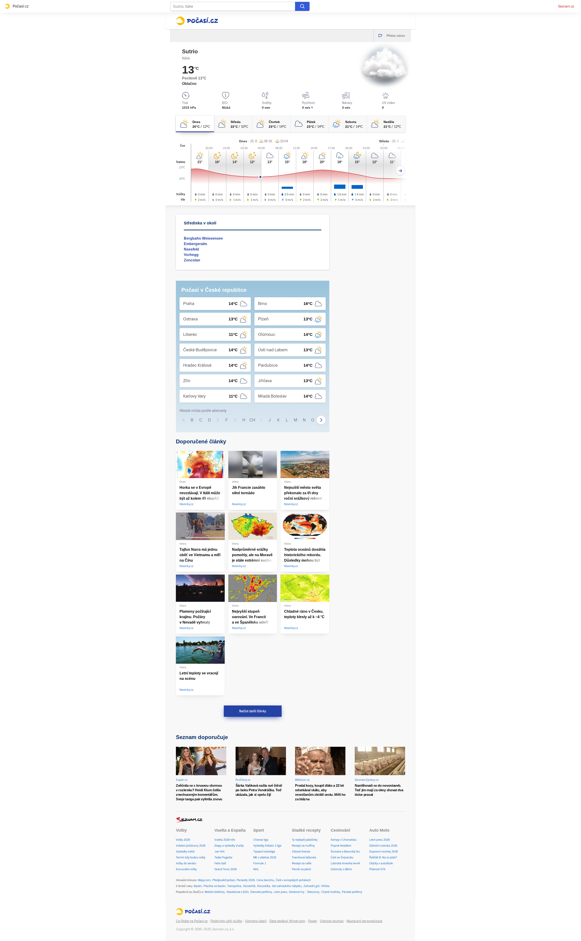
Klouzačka (263, 886)
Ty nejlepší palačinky (305, 839)
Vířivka (325, 886)
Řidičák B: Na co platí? (383, 857)
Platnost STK (377, 869)
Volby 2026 (183, 839)
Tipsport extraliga (264, 851)
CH (252, 420)
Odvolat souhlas (332, 921)
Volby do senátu (186, 863)
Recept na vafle (301, 863)
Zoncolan (192, 260)
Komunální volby (186, 869)
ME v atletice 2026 (264, 857)
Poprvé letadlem (341, 845)
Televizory (313, 892)
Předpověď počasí (223, 880)
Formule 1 (259, 863)
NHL (256, 869)
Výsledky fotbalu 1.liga (267, 845)
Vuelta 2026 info (224, 839)
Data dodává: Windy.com (287, 921)
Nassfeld (191, 249)
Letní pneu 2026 (379, 839)
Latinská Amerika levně (345, 863)
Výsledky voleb (185, 851)
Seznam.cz (566, 6)
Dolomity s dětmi (341, 869)
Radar (312, 921)
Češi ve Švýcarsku (342, 857)
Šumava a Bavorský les (345, 851)
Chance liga (260, 839)
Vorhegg (191, 255)
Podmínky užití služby (226, 921)
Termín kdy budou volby (190, 857)
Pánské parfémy (352, 892)
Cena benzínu (265, 880)
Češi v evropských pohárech (293, 880)
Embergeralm (195, 244)
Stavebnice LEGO (237, 892)
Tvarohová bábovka (304, 857)
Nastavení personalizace (364, 921)
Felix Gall (220, 863)
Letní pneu (280, 892)
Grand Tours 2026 (225, 869)
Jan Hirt (219, 851)
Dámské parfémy (261, 892)
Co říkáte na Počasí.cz (192, 921)
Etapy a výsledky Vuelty (229, 845)
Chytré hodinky (330, 892)
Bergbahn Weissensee (203, 238)
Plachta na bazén (214, 886)
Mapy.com (204, 880)
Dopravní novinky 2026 (383, 851)
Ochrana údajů (255, 921)
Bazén (198, 886)
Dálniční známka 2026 (383, 845)
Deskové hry (297, 892)
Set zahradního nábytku (287, 886)
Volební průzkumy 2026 (190, 845)
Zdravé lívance (301, 851)
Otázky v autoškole (381, 863)
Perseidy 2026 (246, 880)
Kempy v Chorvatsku (344, 839)
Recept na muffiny (303, 845)
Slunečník (249, 886)
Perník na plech (301, 869)
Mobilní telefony (215, 892)
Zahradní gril (311, 886)
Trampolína (234, 886)
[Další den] (400, 170)
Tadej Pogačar (223, 857)
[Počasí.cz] (197, 21)
